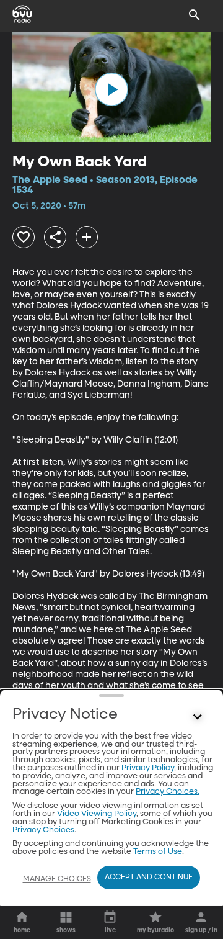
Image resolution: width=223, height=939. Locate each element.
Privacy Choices (43, 830)
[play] (111, 89)
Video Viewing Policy (96, 814)
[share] (55, 237)
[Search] (194, 15)
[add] (87, 237)
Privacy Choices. (167, 792)
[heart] (23, 237)
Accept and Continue (149, 877)
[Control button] (197, 717)
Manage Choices (57, 879)
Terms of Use (157, 852)
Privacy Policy (147, 768)
